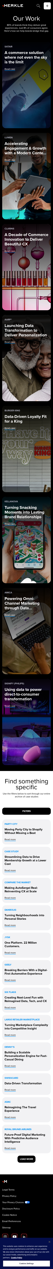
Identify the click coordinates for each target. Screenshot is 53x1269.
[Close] (49, 1242)
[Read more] (26, 831)
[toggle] (47, 5)
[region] (26, 1253)
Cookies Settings (26, 1263)
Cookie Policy (16, 1257)
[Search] (38, 6)
